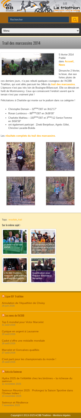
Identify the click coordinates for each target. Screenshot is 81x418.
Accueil (69, 61)
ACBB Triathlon (43, 415)
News (62, 64)
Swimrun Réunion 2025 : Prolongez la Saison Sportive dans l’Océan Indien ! (37, 392)
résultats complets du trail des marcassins (30, 135)
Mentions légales (61, 415)
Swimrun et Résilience (15, 402)
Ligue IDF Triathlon (14, 296)
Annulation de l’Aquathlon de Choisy (23, 303)
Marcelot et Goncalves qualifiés (20, 350)
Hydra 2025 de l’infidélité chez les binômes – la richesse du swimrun (37, 380)
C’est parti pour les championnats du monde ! (29, 359)
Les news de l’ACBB (14, 315)
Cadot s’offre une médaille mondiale (23, 340)
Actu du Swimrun (13, 372)
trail (20, 219)
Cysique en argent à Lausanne (20, 331)
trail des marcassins (63, 84)
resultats (12, 219)
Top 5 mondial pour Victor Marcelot (23, 322)
